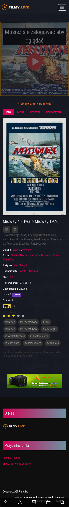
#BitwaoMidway (28, 329)
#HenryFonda (12, 343)
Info (8, 112)
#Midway (10, 329)
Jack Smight (20, 265)
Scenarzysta (54, 112)
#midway (10, 322)
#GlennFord (52, 343)
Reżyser (35, 112)
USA (11, 277)
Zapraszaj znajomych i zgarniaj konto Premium (39, 497)
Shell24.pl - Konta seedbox (17, 463)
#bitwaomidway (28, 322)
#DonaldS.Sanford (15, 336)
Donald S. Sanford (28, 271)
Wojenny (26, 249)
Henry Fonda (36, 255)
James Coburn (52, 255)
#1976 (46, 322)
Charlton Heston (19, 255)
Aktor (20, 112)
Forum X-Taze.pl (11, 457)
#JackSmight (49, 329)
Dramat (17, 249)
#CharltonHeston (39, 336)
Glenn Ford (8, 259)
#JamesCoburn (33, 343)
